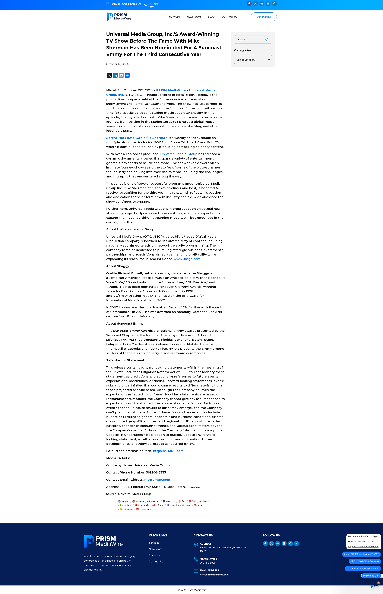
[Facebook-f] (249, 3)
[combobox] (248, 39)
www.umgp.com (187, 259)
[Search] (266, 39)
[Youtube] (261, 3)
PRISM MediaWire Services (364, 561)
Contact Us (229, 16)
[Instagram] (267, 3)
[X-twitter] (255, 3)
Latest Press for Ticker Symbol (362, 568)
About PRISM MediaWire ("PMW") (361, 554)
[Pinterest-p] (274, 3)
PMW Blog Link (371, 575)
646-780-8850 (153, 5)
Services (174, 16)
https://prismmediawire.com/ (363, 546)
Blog (211, 16)
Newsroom (194, 16)
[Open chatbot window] (375, 586)
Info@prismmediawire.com (126, 3)
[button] (123, 501)
